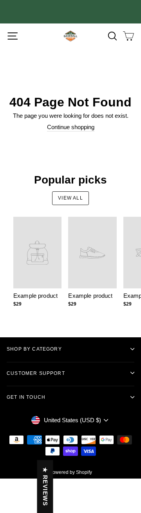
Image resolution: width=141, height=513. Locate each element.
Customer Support (36, 373)
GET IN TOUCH (26, 397)
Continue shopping (70, 127)
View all (70, 198)
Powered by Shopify (70, 472)
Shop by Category (34, 348)
